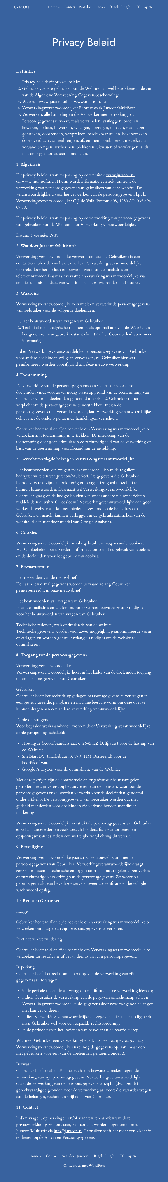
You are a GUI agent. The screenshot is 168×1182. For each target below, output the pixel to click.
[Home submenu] (59, 7)
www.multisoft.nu (90, 101)
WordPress (97, 1165)
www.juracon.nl (53, 101)
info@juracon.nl (68, 1131)
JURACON (21, 7)
